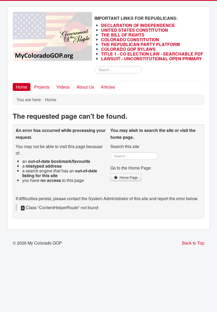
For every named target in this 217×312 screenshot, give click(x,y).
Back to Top (193, 243)
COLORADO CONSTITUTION (130, 39)
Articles (108, 87)
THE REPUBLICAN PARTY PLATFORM (140, 44)
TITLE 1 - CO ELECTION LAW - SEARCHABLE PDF (152, 54)
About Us (85, 87)
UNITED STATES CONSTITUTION (134, 30)
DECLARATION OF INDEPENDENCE (138, 25)
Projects (41, 87)
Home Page (128, 177)
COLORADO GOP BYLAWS (128, 49)
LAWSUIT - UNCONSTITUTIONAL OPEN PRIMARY (152, 59)
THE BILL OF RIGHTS (122, 35)
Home (21, 87)
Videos (63, 87)
